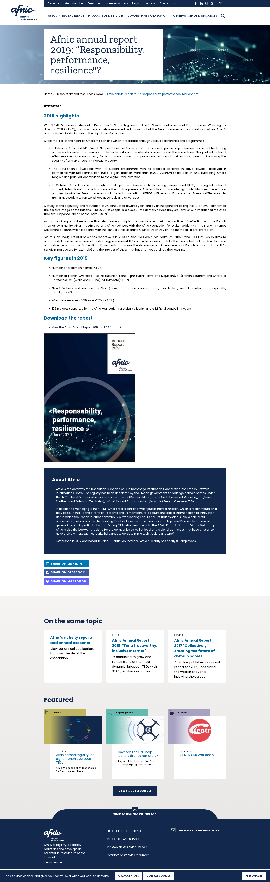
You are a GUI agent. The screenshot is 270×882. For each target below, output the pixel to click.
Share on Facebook (68, 572)
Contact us (167, 3)
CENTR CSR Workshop (197, 755)
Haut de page (54, 862)
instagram (207, 3)
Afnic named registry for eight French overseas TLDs (75, 759)
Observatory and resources (195, 16)
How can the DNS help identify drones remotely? (138, 754)
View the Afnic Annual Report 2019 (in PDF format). (87, 327)
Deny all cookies (158, 875)
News (100, 94)
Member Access (117, 3)
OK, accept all (128, 875)
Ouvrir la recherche (223, 16)
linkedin (201, 3)
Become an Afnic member (66, 3)
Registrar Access (144, 3)
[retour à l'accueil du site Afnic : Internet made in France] (71, 835)
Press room (95, 3)
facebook (195, 3)
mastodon (212, 3)
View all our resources (135, 790)
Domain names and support (148, 16)
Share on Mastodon (68, 581)
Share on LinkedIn (66, 564)
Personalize (253, 875)
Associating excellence (66, 16)
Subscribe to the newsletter (198, 830)
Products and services (106, 16)
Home (48, 94)
